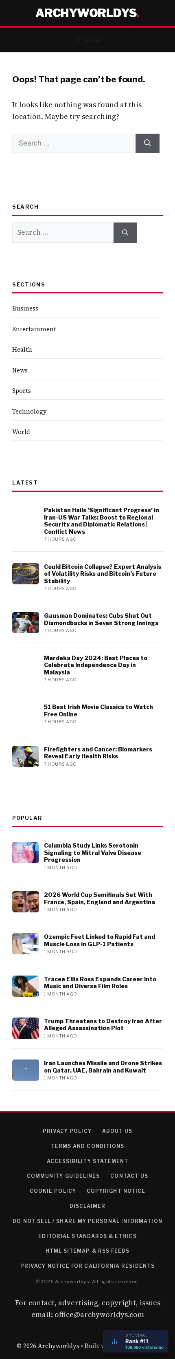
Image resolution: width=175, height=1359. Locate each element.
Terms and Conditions (88, 1146)
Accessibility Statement (88, 1161)
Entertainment (34, 329)
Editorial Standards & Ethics (87, 1236)
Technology (29, 411)
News (20, 370)
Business (25, 308)
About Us (117, 1131)
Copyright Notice (116, 1191)
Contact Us (129, 1176)
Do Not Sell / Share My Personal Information (87, 1221)
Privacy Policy (67, 1131)
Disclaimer (88, 1206)
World (21, 431)
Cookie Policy (53, 1191)
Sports (21, 390)
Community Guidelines (63, 1176)
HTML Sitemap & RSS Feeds (88, 1251)
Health (22, 349)
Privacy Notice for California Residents (87, 1266)
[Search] (148, 143)
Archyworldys (85, 13)
